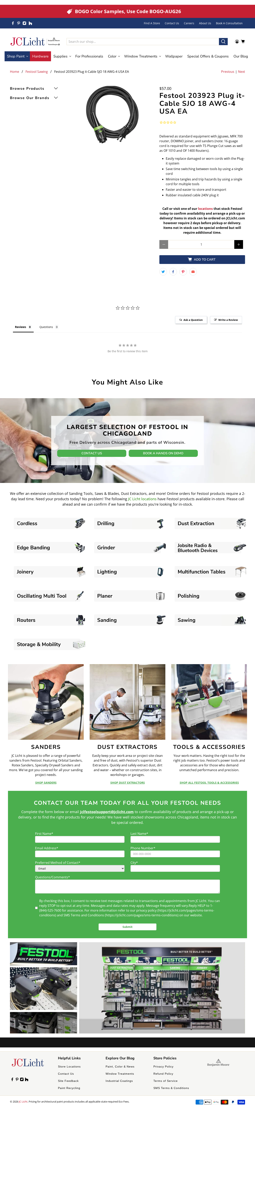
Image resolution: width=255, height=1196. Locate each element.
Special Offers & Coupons (208, 56)
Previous (227, 71)
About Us (205, 23)
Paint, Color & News (120, 1066)
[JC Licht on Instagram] (24, 23)
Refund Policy (163, 1073)
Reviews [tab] (20, 327)
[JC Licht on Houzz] (30, 23)
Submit (127, 927)
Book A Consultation (229, 23)
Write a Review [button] (228, 320)
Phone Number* (142, 848)
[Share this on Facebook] (173, 271)
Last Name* (139, 833)
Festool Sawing (37, 71)
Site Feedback (68, 1080)
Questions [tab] (46, 327)
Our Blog (240, 56)
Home (14, 71)
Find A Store (152, 23)
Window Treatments (120, 1073)
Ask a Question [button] (193, 320)
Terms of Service (165, 1080)
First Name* (44, 833)
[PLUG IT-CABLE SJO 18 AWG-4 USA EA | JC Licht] (112, 114)
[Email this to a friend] (193, 271)
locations (205, 208)
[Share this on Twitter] (163, 271)
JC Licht (23, 1101)
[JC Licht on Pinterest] (19, 23)
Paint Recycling (69, 1088)
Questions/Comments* (52, 877)
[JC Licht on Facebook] (13, 23)
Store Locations (69, 1066)
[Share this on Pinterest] (183, 271)
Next (241, 71)
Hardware (40, 56)
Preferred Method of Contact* (57, 862)
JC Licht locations (142, 498)
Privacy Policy (163, 1066)
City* (134, 862)
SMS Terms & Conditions (171, 1088)
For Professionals (89, 56)
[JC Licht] (35, 41)
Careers (189, 23)
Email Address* (46, 848)
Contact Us (172, 23)
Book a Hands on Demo (163, 453)
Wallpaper (173, 56)
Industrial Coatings (119, 1080)
